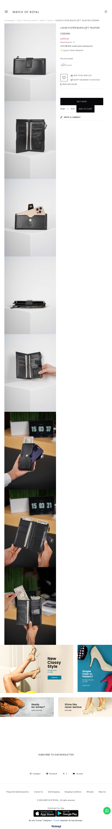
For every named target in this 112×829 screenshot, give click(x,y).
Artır (73, 109)
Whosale (89, 792)
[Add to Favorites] (64, 77)
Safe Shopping (54, 792)
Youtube (79, 774)
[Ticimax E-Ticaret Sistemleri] (56, 826)
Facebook (53, 774)
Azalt (62, 109)
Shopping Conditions (73, 792)
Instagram (36, 774)
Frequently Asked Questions (17, 792)
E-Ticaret (55, 820)
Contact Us (38, 792)
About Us (102, 792)
